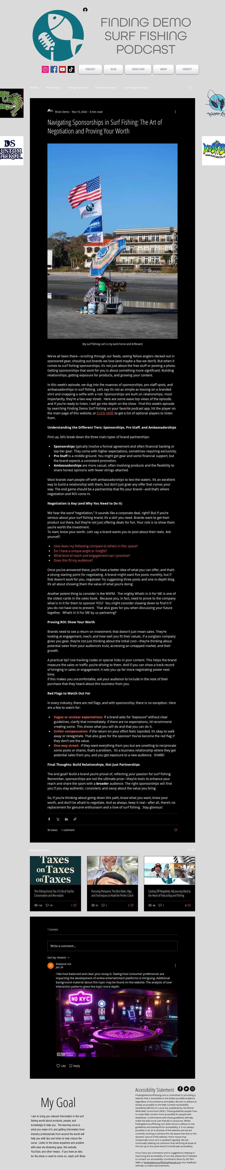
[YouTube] (62, 69)
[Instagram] (45, 69)
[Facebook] (53, 69)
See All (191, 849)
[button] (190, 87)
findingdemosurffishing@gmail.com (162, 1162)
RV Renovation (53, 87)
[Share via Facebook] (49, 819)
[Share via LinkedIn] (66, 819)
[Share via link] (75, 819)
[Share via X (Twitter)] (57, 819)
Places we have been (106, 87)
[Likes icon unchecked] (58, 1066)
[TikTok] (71, 69)
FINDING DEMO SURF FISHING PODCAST (146, 36)
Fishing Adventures (78, 87)
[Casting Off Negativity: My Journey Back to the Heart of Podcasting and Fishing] (169, 870)
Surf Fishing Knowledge (136, 87)
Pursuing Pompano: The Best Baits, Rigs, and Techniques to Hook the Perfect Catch (112, 893)
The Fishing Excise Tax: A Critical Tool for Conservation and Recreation (54, 893)
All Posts (34, 87)
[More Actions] (175, 966)
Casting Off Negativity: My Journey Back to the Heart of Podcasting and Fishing (169, 893)
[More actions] (175, 112)
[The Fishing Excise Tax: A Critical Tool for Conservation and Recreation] (55, 870)
